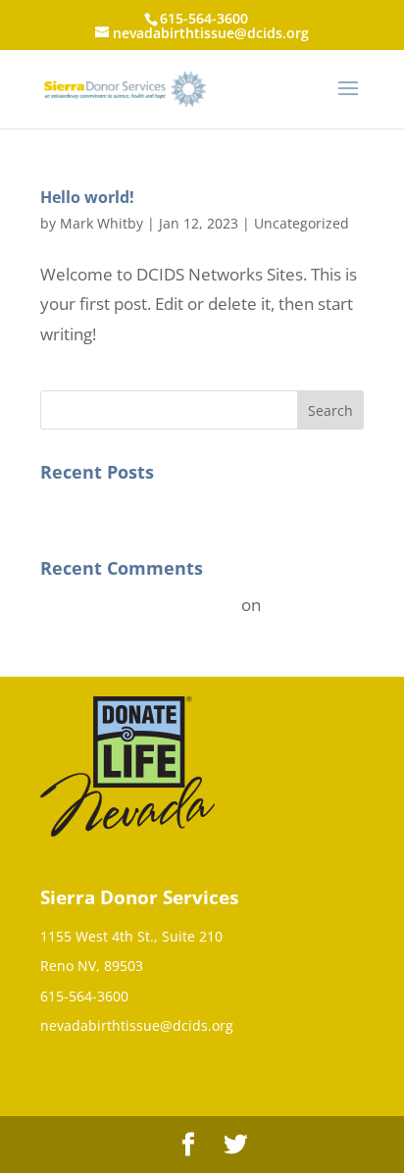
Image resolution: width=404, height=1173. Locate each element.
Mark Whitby (101, 223)
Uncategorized (301, 223)
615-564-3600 (84, 996)
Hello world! (87, 197)
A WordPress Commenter (138, 604)
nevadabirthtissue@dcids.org (136, 1025)
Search (330, 410)
